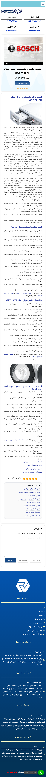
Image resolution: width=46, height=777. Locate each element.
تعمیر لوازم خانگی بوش (23, 293)
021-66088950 (11, 21)
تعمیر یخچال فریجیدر (33, 502)
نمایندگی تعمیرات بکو (33, 512)
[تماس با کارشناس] (41, 772)
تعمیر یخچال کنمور (34, 495)
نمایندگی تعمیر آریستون (32, 515)
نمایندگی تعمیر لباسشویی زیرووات (29, 499)
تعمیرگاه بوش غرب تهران (34, 469)
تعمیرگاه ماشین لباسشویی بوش (16, 439)
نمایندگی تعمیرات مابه (33, 509)
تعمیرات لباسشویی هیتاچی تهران (29, 492)
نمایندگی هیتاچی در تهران (32, 489)
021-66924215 (11, 30)
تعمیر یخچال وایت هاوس (32, 505)
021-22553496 (34, 21)
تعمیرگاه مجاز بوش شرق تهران (32, 462)
